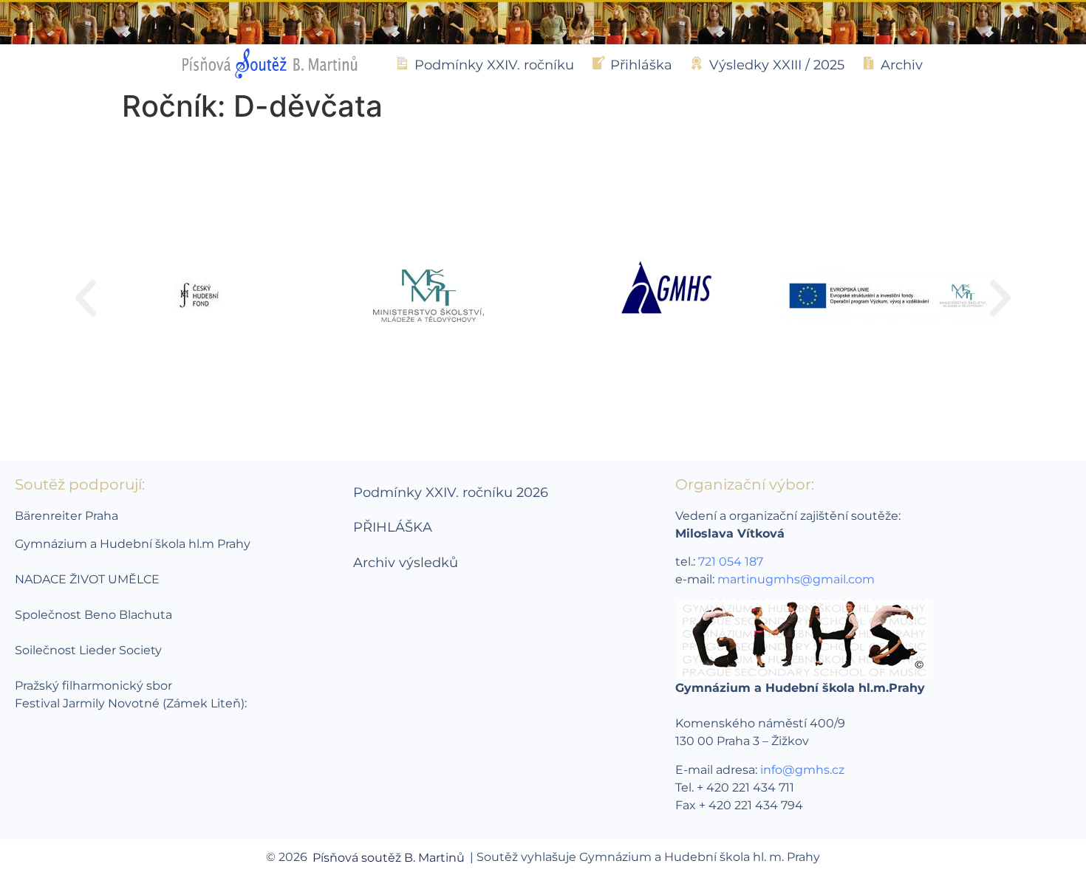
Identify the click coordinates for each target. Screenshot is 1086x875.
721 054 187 (730, 562)
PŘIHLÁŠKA (392, 527)
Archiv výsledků (405, 563)
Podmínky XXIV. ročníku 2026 (450, 492)
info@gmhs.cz (802, 770)
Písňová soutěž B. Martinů (389, 858)
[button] (85, 298)
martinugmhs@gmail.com (796, 579)
